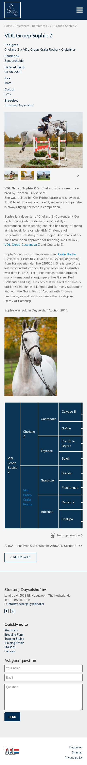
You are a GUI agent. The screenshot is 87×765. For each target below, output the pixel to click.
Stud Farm (11, 631)
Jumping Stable (14, 643)
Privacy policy (74, 757)
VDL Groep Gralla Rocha (27, 497)
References (22, 558)
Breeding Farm (13, 635)
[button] (78, 175)
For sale (9, 651)
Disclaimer (76, 747)
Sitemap (77, 752)
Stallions (10, 647)
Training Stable (14, 639)
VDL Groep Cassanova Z (22, 244)
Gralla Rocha (67, 254)
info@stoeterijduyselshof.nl (26, 604)
